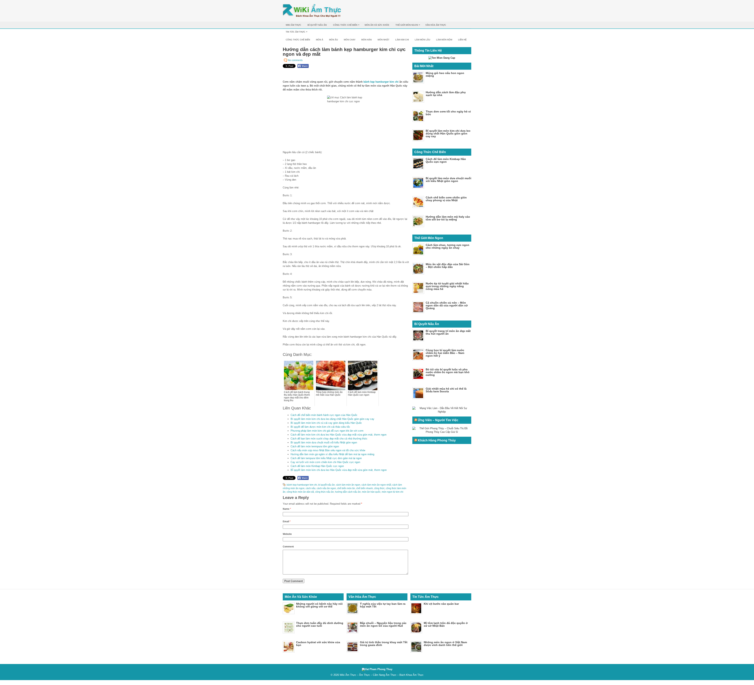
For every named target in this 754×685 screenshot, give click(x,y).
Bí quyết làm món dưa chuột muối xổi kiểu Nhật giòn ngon (324, 442)
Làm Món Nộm (444, 39)
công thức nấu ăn (324, 491)
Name (287, 509)
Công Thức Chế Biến (346, 25)
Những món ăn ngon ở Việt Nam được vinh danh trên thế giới (445, 644)
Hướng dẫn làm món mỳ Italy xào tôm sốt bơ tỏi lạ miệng (448, 218)
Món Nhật (383, 39)
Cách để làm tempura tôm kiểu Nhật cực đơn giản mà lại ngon (326, 458)
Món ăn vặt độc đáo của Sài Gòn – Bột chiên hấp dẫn (447, 266)
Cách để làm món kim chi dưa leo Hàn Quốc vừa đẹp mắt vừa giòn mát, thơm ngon (338, 434)
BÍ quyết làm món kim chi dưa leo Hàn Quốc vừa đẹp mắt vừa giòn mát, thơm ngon (339, 470)
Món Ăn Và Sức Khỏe (377, 25)
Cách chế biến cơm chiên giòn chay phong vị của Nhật (446, 199)
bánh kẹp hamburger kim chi (381, 81)
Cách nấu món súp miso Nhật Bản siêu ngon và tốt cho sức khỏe (328, 450)
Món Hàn (366, 39)
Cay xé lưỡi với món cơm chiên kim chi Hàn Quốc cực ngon (325, 462)
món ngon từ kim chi (392, 491)
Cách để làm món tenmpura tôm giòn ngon (315, 446)
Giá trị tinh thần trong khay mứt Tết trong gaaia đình (383, 644)
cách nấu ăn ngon (326, 488)
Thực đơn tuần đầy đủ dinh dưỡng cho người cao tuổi (319, 624)
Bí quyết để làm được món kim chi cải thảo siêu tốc (320, 426)
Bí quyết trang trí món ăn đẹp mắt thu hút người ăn (448, 332)
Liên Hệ (462, 39)
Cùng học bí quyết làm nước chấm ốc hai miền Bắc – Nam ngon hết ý (445, 353)
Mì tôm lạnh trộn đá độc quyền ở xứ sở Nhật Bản (446, 624)
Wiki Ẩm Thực (293, 25)
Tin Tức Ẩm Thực (296, 31)
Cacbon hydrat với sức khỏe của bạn (318, 644)
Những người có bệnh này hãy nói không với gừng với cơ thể (319, 605)
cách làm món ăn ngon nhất (376, 484)
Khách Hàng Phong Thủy (437, 440)
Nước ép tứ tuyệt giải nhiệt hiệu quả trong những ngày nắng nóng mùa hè (447, 286)
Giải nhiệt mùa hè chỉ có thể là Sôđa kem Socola (446, 390)
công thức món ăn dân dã (300, 491)
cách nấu (311, 488)
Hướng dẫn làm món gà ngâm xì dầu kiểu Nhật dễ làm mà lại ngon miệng (332, 454)
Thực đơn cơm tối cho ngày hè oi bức (448, 113)
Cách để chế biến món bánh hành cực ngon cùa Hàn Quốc (324, 415)
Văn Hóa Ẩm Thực (435, 25)
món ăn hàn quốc (371, 491)
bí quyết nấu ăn (326, 484)
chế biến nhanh (364, 488)
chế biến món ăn (346, 488)
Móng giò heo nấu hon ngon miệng (445, 74)
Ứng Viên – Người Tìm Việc (438, 420)
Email (287, 521)
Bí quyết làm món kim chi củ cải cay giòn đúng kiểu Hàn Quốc (326, 422)
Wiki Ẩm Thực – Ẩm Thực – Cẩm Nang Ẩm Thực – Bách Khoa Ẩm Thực (382, 674)
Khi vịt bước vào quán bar (441, 603)
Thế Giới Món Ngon (407, 25)
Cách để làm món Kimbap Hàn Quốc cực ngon (317, 466)
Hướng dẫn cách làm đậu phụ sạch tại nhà (446, 94)
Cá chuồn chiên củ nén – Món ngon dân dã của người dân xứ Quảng (447, 305)
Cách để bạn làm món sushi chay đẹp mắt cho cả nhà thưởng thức (329, 438)
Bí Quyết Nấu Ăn (317, 25)
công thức (379, 488)
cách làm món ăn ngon (348, 484)
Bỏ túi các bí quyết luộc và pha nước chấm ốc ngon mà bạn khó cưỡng (447, 372)
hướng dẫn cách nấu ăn (348, 491)
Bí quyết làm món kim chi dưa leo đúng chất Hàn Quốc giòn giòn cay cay (332, 418)
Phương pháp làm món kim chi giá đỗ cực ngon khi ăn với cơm (327, 430)
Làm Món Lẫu (422, 39)
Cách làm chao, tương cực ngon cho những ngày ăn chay (447, 246)
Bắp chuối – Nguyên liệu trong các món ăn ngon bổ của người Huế (383, 624)
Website (287, 534)
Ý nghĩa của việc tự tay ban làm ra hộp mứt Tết (382, 605)
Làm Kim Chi (402, 39)
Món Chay (349, 39)
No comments (295, 60)
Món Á (319, 39)
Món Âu (333, 39)
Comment (288, 546)
